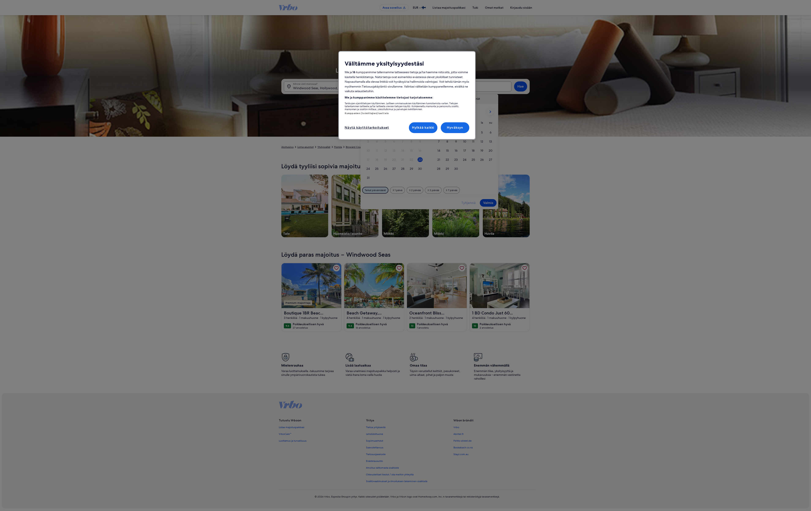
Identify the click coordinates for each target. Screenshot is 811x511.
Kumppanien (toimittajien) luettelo (367, 113)
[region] (407, 95)
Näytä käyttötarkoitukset (367, 127)
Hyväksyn (455, 127)
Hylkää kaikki (423, 127)
